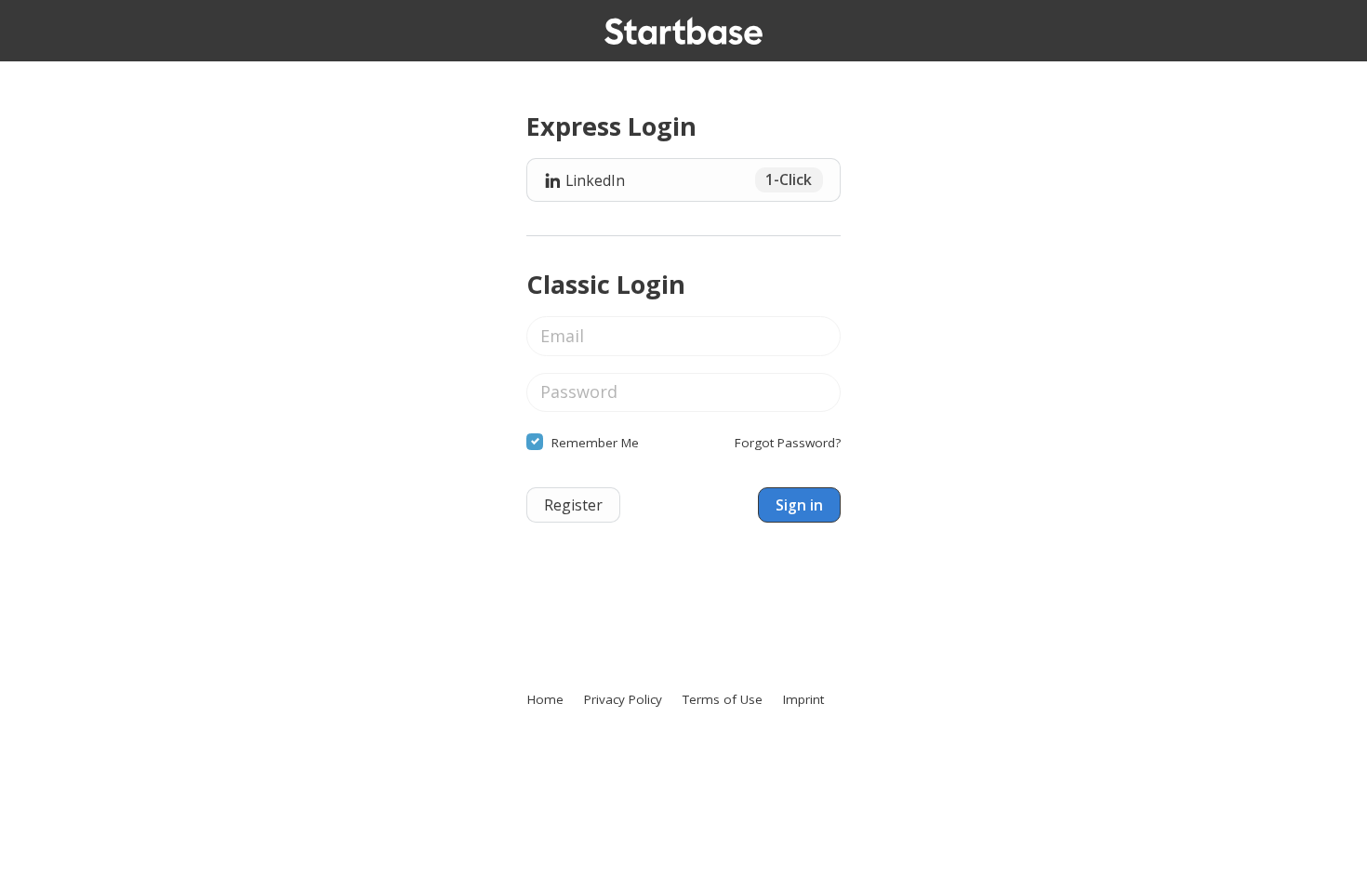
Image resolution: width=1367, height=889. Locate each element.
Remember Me (595, 442)
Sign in (799, 505)
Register (573, 505)
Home (545, 699)
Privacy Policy (623, 699)
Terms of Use (723, 699)
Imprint (803, 699)
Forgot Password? (788, 442)
